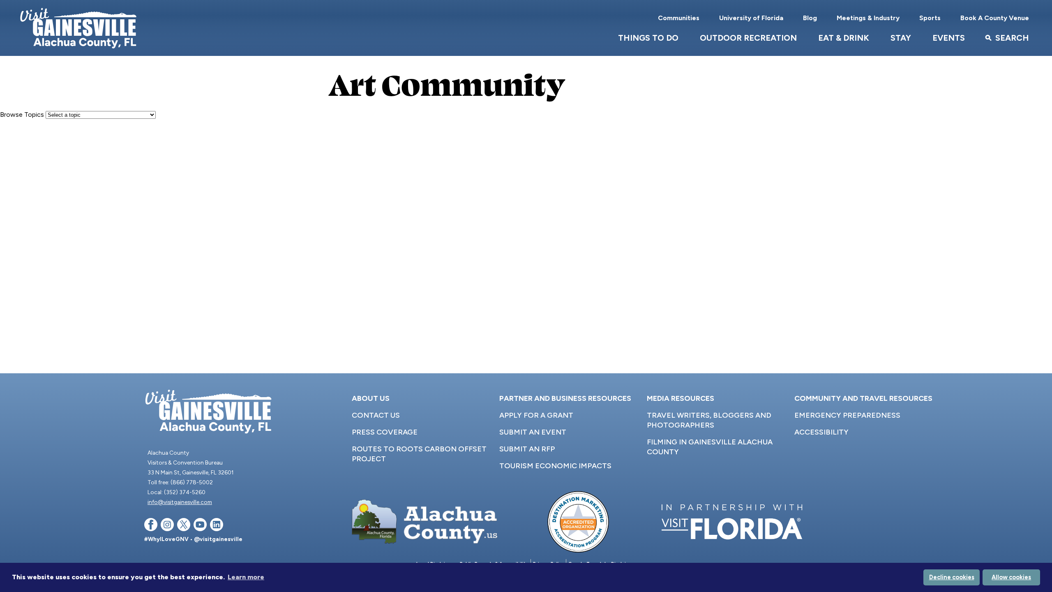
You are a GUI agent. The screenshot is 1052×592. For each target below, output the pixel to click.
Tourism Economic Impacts (555, 465)
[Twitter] (183, 526)
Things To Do (648, 38)
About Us (371, 398)
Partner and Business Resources (565, 398)
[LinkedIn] (216, 526)
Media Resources (680, 398)
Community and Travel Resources (863, 398)
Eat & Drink (843, 38)
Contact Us (376, 415)
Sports (930, 18)
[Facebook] (150, 526)
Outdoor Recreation (748, 38)
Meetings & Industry (868, 18)
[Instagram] (167, 526)
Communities (678, 18)
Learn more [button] (246, 577)
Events (948, 38)
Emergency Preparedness (847, 415)
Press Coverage (385, 432)
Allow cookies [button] (1011, 577)
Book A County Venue (994, 18)
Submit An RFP (527, 448)
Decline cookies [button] (951, 577)
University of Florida (751, 18)
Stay (901, 38)
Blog (810, 18)
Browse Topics (22, 114)
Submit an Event (532, 432)
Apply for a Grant (536, 415)
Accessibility (821, 432)
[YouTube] (200, 526)
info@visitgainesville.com (180, 502)
